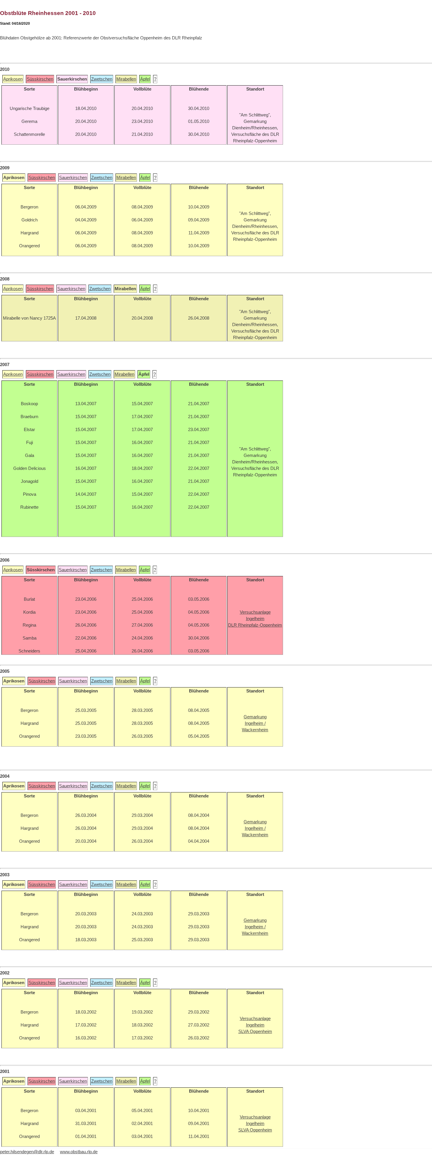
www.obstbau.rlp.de (79, 1151)
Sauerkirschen (73, 177)
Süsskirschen (40, 79)
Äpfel (145, 79)
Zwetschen (101, 79)
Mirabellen (126, 79)
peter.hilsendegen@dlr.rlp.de (27, 1151)
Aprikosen (13, 79)
